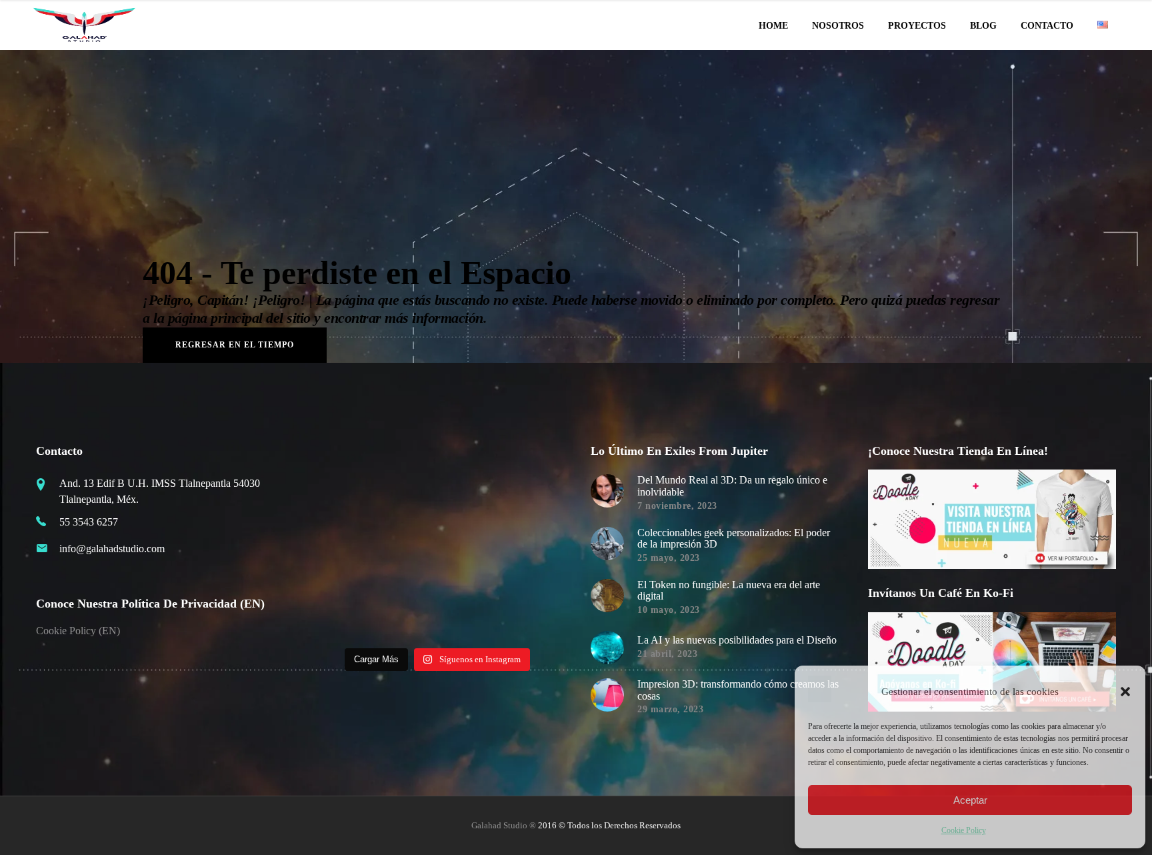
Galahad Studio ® (503, 825)
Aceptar (970, 800)
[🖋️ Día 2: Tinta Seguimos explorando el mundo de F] (469, 609)
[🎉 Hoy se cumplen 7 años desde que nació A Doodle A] (342, 609)
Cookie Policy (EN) (78, 630)
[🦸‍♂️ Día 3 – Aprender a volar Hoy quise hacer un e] (406, 609)
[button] (1125, 691)
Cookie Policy (963, 830)
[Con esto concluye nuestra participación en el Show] (533, 481)
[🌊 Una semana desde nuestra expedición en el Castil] (342, 481)
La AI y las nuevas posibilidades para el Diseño (737, 640)
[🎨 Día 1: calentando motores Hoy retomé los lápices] (533, 609)
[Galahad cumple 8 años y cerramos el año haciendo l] (342, 545)
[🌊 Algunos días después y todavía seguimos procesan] (406, 481)
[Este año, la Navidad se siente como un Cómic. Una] (406, 545)
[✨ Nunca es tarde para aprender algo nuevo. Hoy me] (533, 545)
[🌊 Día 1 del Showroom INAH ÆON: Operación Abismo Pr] (469, 481)
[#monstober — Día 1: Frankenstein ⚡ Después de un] (469, 545)
